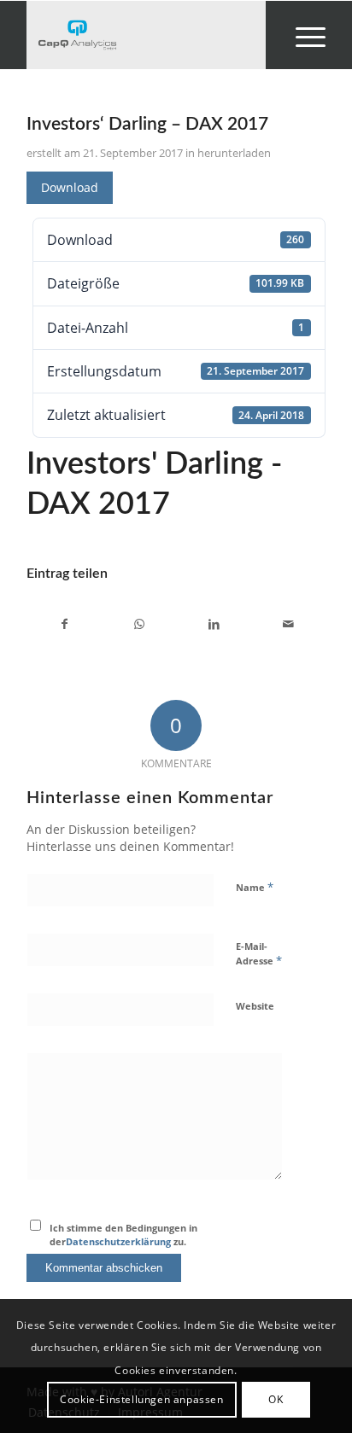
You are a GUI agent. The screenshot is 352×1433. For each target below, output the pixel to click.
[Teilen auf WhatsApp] (139, 624)
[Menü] (302, 35)
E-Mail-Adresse (259, 954)
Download (69, 187)
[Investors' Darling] (146, 35)
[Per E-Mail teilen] (288, 624)
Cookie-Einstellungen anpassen (141, 1399)
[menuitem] (302, 35)
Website (255, 1005)
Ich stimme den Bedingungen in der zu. (123, 1235)
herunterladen (234, 152)
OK (275, 1399)
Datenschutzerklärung (118, 1241)
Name (254, 886)
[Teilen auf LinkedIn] (213, 624)
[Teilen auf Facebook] (64, 624)
